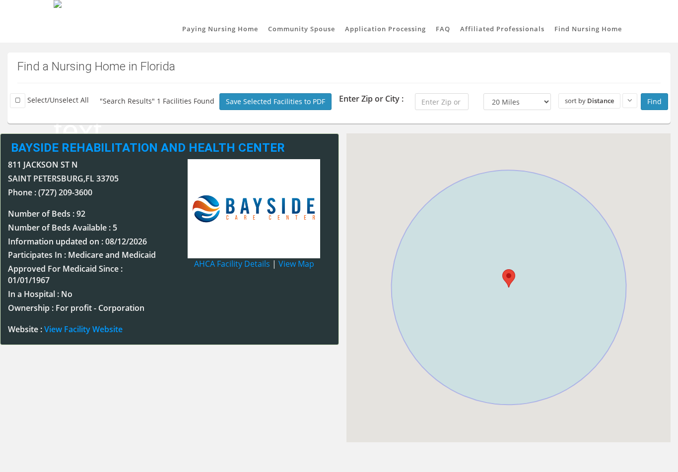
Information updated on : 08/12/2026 (77, 241)
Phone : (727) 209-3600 (50, 192)
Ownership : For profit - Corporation (76, 307)
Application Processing (385, 29)
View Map (296, 263)
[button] (508, 278)
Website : (65, 329)
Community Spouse (301, 29)
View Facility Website (83, 329)
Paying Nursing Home (220, 29)
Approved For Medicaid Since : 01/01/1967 (65, 274)
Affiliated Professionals (502, 29)
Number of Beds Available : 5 (62, 227)
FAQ (443, 29)
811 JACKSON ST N (43, 164)
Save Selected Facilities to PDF (275, 101)
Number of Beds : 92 (46, 213)
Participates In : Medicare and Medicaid (82, 254)
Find (654, 101)
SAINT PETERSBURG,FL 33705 (63, 178)
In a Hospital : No (40, 294)
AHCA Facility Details (232, 263)
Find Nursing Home (588, 29)
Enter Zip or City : (371, 98)
